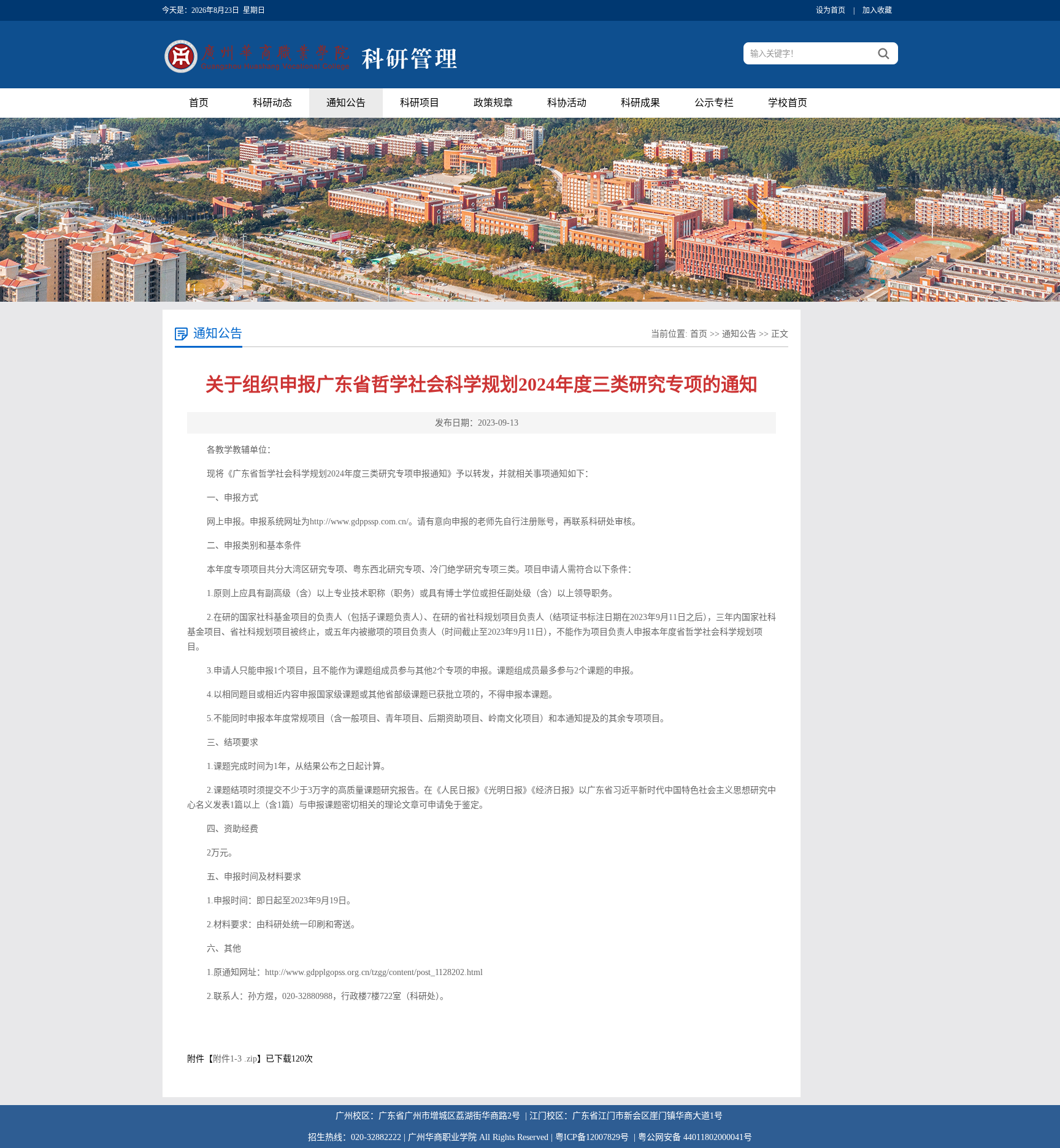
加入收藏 (877, 10)
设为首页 (830, 10)
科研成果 (640, 103)
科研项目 (419, 103)
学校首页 (787, 103)
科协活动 (566, 103)
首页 (199, 103)
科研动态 (272, 103)
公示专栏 (714, 103)
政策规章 (493, 103)
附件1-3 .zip (235, 1058)
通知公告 (346, 103)
